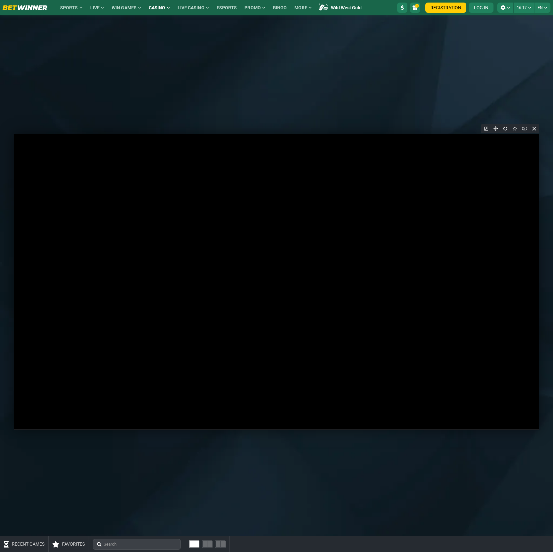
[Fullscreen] (496, 128)
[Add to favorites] (515, 128)
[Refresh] (505, 128)
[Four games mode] (220, 544)
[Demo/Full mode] (524, 128)
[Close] (534, 128)
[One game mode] (194, 544)
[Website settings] (505, 8)
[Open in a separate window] (486, 128)
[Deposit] (402, 8)
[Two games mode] (207, 544)
